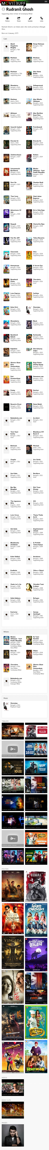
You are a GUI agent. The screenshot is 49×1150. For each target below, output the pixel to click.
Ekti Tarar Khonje (36, 488)
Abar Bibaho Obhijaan (37, 100)
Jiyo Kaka (13, 473)
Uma (34, 252)
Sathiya (36, 293)
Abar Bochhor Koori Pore (38, 114)
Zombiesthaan (15, 155)
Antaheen (36, 557)
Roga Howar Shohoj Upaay (38, 364)
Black (35, 321)
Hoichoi (36, 390)
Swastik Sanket (16, 127)
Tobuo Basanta (38, 238)
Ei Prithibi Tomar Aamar (38, 544)
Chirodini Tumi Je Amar (38, 585)
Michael (36, 446)
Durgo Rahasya (38, 44)
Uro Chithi (37, 460)
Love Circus (14, 515)
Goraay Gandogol (36, 613)
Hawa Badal (37, 404)
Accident (36, 418)
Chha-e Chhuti (38, 570)
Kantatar (13, 612)
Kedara (35, 155)
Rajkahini (13, 349)
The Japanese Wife (15, 502)
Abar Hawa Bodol (37, 73)
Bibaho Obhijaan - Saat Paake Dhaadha (39, 170)
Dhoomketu (14, 321)
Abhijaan (13, 113)
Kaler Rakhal (15, 557)
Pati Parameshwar (15, 377)
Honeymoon (14, 266)
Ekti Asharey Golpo (37, 350)
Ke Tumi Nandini (36, 638)
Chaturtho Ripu (38, 224)
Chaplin (13, 460)
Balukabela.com (16, 418)
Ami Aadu (13, 529)
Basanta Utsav (15, 404)
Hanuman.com (38, 376)
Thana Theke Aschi (38, 516)
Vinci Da (13, 182)
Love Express (15, 293)
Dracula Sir (14, 141)
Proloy (12, 390)
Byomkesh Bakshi (14, 336)
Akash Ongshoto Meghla (14, 46)
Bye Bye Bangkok (13, 488)
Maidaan (13, 58)
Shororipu (36, 307)
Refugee (36, 598)
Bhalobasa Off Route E (38, 433)
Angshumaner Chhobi (38, 530)
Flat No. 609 (14, 238)
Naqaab (13, 224)
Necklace (36, 473)
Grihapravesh (38, 85)
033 (34, 501)
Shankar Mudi (38, 182)
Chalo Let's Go (15, 584)
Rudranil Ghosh (19, 9)
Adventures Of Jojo (15, 211)
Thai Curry (14, 196)
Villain (35, 651)
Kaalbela (13, 570)
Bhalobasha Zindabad (14, 544)
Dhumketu (14, 85)
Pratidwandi (37, 127)
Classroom (14, 252)
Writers (6, 632)
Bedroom (13, 446)
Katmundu (37, 335)
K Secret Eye (38, 266)
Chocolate (37, 279)
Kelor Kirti (14, 307)
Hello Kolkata (15, 598)
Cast (5, 39)
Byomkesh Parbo (14, 280)
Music (6, 698)
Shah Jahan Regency (37, 197)
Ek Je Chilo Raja (39, 210)
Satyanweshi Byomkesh (15, 170)
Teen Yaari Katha (14, 433)
